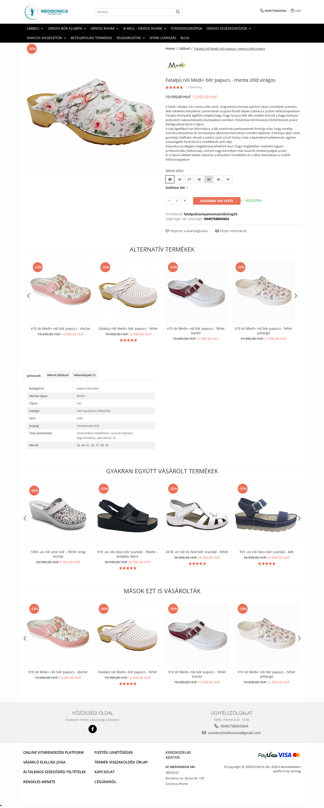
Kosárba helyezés (216, 201)
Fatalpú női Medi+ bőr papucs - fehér (128, 328)
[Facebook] (92, 729)
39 (208, 179)
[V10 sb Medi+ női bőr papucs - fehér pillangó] (263, 292)
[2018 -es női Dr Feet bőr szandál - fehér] (197, 515)
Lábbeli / (186, 48)
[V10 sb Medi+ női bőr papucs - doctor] (60, 292)
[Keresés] (178, 12)
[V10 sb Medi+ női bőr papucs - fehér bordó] (195, 292)
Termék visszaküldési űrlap (121, 762)
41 (228, 179)
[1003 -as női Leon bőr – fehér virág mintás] (58, 514)
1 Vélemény (194, 87)
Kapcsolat (104, 771)
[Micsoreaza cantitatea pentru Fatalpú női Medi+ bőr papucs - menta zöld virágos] (169, 201)
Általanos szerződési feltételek (54, 771)
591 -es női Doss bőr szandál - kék (266, 552)
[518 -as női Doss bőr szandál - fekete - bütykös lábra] (127, 515)
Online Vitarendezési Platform (53, 752)
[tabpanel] (90, 109)
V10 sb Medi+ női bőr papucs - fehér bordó (196, 330)
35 (169, 179)
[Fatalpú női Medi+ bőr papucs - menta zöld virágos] (90, 109)
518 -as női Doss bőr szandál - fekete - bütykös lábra (127, 554)
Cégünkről (105, 781)
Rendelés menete (39, 781)
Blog (185, 38)
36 (179, 179)
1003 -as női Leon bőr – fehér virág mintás (58, 554)
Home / (172, 48)
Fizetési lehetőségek (113, 752)
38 (199, 179)
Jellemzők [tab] (34, 376)
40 (218, 179)
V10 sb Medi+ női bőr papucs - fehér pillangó (263, 330)
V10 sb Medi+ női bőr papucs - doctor (60, 328)
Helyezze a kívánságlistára (188, 231)
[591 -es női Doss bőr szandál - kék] (266, 515)
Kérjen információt (233, 231)
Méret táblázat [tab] (58, 375)
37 (189, 179)
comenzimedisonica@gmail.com (234, 732)
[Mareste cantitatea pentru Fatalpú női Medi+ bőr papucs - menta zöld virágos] (184, 201)
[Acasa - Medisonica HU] (47, 12)
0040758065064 (234, 726)
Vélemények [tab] (85, 375)
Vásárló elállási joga (44, 762)
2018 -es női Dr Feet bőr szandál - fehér (197, 552)
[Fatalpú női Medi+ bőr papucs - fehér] (128, 292)
